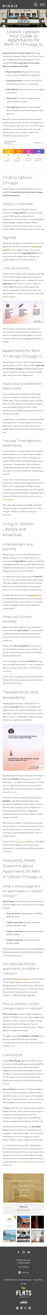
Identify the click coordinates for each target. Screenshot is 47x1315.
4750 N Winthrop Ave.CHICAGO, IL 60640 (23, 1261)
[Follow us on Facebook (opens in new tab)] (18, 1252)
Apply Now (23, 1195)
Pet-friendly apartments (19, 979)
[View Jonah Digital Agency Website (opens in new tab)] (23, 1302)
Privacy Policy (37, 1280)
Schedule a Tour (23, 1190)
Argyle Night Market (34, 595)
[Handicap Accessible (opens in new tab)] (25, 1308)
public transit (20, 841)
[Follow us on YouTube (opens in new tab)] (28, 1252)
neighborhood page (30, 1162)
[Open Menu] (42, 4)
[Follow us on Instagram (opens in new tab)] (23, 1252)
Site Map (23, 1284)
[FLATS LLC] (23, 1292)
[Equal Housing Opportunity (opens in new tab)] (21, 1308)
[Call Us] (36, 4)
